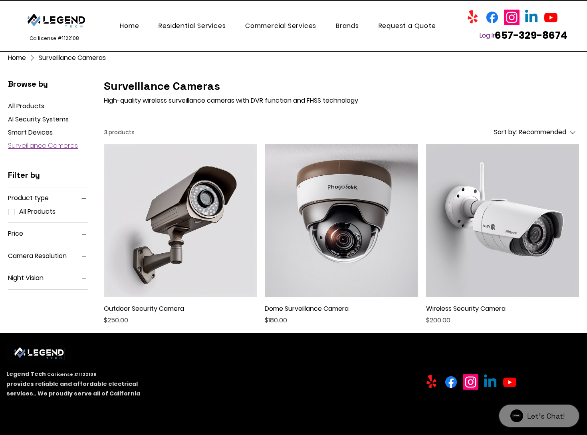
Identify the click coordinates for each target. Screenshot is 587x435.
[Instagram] (512, 17)
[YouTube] (551, 17)
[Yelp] (472, 17)
